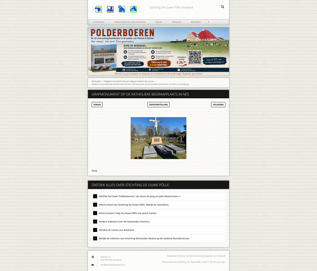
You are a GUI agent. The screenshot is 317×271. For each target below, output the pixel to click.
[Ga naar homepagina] (116, 7)
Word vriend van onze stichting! (129, 22)
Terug (94, 170)
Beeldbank (196, 22)
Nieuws (159, 22)
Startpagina (98, 22)
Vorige (97, 104)
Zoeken (222, 7)
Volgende (218, 104)
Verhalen (176, 22)
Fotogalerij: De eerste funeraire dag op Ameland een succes (129, 81)
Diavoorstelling (158, 104)
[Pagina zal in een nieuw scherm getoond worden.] (158, 138)
